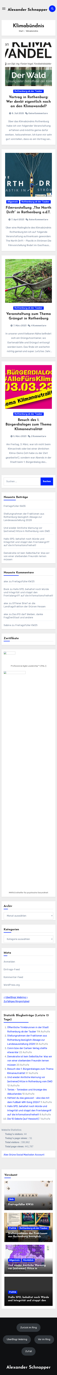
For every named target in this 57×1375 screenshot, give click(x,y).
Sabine (7, 625)
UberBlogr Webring (15, 997)
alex (6, 581)
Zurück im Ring (28, 1327)
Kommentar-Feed (13, 977)
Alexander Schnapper (27, 10)
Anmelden (9, 961)
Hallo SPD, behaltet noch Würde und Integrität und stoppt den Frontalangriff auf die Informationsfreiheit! (27, 542)
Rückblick (28, 1260)
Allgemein (12, 202)
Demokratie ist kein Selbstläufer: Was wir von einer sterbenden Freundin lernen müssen (27, 556)
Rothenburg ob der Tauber (28, 91)
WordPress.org (12, 985)
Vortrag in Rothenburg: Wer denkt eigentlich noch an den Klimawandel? (28, 102)
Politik (12, 1228)
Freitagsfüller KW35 (15, 506)
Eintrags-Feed (12, 969)
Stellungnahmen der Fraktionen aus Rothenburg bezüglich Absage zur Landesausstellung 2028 (24, 517)
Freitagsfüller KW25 (23, 581)
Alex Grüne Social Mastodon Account (24, 1154)
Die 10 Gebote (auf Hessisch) (23, 1118)
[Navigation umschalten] (3, 8)
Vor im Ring (44, 1339)
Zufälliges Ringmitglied (16, 1001)
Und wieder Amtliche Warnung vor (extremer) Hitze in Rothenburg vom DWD (27, 1268)
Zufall (28, 1351)
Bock (6, 589)
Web (11, 1199)
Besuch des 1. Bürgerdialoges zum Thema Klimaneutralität (28, 424)
